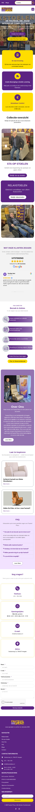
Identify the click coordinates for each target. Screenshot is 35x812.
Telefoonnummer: (6, 676)
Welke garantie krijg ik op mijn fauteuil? (16, 552)
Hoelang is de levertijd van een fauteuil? (16, 549)
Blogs (7, 2)
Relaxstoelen (5, 736)
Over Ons (4, 742)
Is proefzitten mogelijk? (11, 556)
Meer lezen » (6, 484)
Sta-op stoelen (6, 739)
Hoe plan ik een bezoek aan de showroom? (17, 532)
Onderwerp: (4, 683)
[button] (33, 9)
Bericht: (3, 689)
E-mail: (3, 670)
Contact (4, 750)
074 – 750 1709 (17, 596)
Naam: (2, 664)
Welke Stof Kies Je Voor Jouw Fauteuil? (16, 508)
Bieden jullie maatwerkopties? (13, 545)
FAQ (3, 2)
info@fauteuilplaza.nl (17, 633)
